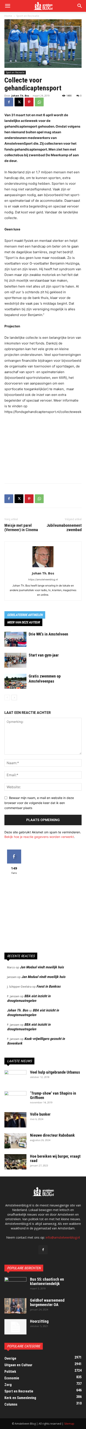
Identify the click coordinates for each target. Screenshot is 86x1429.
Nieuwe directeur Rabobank (52, 1135)
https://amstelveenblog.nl (43, 579)
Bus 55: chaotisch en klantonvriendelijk (47, 1281)
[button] (80, 6)
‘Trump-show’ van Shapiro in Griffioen (53, 1095)
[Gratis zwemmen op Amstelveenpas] (15, 681)
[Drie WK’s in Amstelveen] (15, 639)
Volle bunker (40, 1114)
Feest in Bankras (48, 986)
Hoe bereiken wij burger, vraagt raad (55, 1158)
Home (8, 16)
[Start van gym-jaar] (15, 660)
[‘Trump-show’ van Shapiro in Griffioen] (15, 1098)
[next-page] (14, 697)
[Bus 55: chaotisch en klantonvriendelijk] (15, 1284)
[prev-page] (7, 697)
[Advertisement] (43, 448)
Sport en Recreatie (27, 16)
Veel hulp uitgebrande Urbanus (55, 1072)
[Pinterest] (29, 102)
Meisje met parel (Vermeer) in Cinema (21, 527)
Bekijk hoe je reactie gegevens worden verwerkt (39, 837)
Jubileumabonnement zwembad (64, 527)
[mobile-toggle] (7, 6)
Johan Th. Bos (20, 95)
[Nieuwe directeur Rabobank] (15, 1140)
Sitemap (69, 1423)
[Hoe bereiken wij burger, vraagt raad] (15, 1161)
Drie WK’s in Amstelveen (48, 634)
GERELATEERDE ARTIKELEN (25, 615)
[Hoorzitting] (15, 1326)
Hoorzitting (39, 1321)
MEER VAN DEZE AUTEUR (23, 622)
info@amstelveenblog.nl (63, 1237)
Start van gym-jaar (44, 655)
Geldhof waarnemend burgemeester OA (47, 1302)
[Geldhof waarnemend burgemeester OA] (15, 1305)
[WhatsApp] (39, 102)
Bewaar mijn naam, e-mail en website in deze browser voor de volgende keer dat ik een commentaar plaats (39, 802)
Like (14, 851)
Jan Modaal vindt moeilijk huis (42, 967)
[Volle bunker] (15, 1119)
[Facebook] (8, 102)
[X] (19, 102)
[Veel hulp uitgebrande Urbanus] (15, 1077)
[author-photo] (43, 567)
